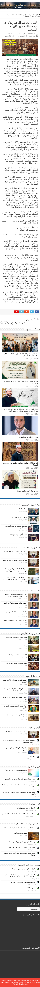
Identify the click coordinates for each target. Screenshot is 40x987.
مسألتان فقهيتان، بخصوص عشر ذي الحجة (15, 560)
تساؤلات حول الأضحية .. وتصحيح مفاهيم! (15, 551)
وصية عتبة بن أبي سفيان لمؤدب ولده (16, 663)
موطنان (25, 646)
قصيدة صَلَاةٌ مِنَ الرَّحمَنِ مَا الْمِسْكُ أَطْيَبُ (15, 770)
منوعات (30, 14)
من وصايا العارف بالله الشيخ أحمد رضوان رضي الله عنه (20, 827)
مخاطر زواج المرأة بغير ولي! (19, 517)
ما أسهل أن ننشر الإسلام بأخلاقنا (26, 808)
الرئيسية (36, 14)
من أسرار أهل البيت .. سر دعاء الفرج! (16, 731)
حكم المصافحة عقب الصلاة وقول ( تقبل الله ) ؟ (22, 882)
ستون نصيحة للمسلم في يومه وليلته (16, 637)
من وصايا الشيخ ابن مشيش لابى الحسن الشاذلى (22, 842)
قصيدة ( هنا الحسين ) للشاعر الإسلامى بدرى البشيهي (20, 779)
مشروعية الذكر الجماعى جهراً (27, 888)
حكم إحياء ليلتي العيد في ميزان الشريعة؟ (24, 869)
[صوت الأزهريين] (20, 5)
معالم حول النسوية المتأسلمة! (27, 491)
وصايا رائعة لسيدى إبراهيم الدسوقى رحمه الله (22, 847)
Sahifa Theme (6, 980)
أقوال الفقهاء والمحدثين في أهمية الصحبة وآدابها (14, 323)
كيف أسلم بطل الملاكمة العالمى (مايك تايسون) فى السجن (19, 813)
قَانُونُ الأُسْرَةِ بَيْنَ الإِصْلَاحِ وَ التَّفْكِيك (17, 534)
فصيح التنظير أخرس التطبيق (28, 437)
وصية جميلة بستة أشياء (20, 833)
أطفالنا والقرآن (22, 508)
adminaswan (31, 34)
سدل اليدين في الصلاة (29, 319)
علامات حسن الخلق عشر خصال (18, 654)
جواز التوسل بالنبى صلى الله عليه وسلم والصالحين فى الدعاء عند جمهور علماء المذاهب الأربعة (21, 410)
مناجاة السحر (32, 756)
